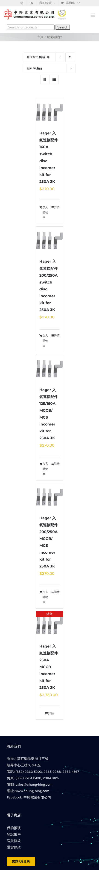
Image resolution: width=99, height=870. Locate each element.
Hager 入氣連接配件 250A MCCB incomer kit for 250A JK (48, 667)
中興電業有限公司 (37, 797)
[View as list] (54, 79)
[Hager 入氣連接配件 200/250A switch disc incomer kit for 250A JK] (49, 240)
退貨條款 (14, 847)
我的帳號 (14, 828)
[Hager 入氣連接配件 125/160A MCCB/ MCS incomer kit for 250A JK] (49, 368)
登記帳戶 (14, 834)
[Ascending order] (69, 57)
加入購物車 (45, 212)
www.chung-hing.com (32, 791)
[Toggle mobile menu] (93, 15)
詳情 (57, 207)
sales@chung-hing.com (33, 784)
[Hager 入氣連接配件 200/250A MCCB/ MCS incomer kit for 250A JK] (49, 496)
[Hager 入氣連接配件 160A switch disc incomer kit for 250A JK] (49, 111)
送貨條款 (14, 841)
